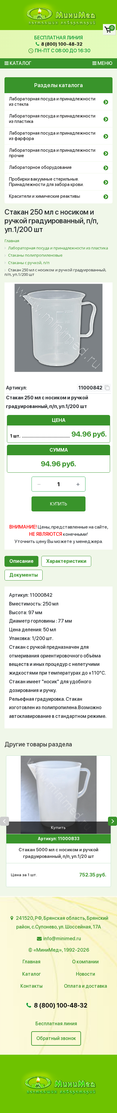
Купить (58, 827)
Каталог (20, 63)
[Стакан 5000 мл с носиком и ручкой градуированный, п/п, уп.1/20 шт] (58, 795)
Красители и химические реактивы (44, 196)
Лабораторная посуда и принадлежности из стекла (52, 101)
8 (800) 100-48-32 (61, 44)
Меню (104, 63)
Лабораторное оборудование (40, 167)
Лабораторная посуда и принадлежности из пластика (52, 118)
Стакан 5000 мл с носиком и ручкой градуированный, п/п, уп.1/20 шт (58, 853)
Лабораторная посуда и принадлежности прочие (52, 153)
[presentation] (4, 821)
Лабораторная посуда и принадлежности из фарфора (52, 135)
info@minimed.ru (62, 938)
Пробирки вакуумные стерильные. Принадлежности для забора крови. (46, 181)
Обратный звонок (56, 1038)
